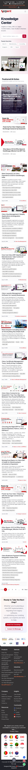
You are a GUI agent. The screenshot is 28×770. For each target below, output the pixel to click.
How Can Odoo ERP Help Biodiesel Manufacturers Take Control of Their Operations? (14, 257)
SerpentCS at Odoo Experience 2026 (11, 194)
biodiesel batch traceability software (11, 276)
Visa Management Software (9, 233)
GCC (22, 342)
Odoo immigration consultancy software (12, 228)
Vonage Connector (22, 513)
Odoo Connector (6, 407)
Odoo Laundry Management (9, 305)
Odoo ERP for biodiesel (8, 271)
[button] (14, 759)
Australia (17, 756)
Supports (16, 652)
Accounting (22, 44)
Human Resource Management (6, 675)
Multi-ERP (4, 344)
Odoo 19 (4, 44)
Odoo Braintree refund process (10, 575)
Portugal (6, 756)
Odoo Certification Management (10, 373)
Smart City (4, 652)
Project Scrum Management (5, 667)
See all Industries (19, 676)
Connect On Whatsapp (14, 629)
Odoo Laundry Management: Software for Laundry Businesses (13, 294)
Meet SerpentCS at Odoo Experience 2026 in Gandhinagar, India (13, 175)
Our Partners (17, 701)
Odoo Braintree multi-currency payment (12, 572)
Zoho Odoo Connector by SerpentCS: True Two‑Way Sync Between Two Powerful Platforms (13, 395)
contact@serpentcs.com (17, 3)
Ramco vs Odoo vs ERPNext (19, 446)
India (11, 747)
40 (22, 589)
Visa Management (6, 670)
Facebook (18, 708)
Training (16, 654)
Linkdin (17, 712)
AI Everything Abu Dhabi (8, 342)
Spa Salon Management (8, 678)
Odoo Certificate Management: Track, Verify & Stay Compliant (13, 362)
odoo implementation (7, 197)
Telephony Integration (11, 508)
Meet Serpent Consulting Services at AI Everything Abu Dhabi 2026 (14, 331)
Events (17, 342)
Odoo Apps (4, 717)
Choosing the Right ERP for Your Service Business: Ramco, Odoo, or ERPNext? (14, 428)
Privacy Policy (5, 719)
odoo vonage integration (8, 510)
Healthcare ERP (18, 672)
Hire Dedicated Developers (18, 657)
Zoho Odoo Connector (7, 409)
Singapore (4, 47)
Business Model (18, 698)
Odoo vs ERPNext (16, 440)
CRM (11, 47)
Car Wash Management (7, 682)
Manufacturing (12, 44)
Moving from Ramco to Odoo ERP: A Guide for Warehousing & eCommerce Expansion (12, 98)
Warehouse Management (8, 476)
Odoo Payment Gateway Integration (11, 579)
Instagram (18, 716)
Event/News (23, 200)
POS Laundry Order (7, 308)
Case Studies (17, 694)
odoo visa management (8, 237)
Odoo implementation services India (11, 192)
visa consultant (19, 237)
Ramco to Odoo (6, 443)
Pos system (16, 308)
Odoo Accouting (6, 440)
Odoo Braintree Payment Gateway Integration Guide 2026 (14, 556)
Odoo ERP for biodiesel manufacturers (11, 273)
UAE (17, 740)
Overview (4, 694)
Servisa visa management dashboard (11, 230)
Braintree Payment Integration (9, 570)
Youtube (18, 714)
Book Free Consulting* (14, 624)
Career (3, 701)
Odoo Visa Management (20, 241)
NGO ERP (16, 674)
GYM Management (6, 660)
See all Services (18, 662)
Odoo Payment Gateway (8, 577)
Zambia (16, 747)
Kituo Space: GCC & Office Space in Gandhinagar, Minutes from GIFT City (14, 529)
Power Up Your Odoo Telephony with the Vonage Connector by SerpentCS (13, 496)
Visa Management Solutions (9, 235)
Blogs (3, 710)
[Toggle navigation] (25, 11)
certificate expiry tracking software (11, 376)
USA (6, 740)
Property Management (7, 654)
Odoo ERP (22, 373)
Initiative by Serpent (7, 696)
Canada (22, 740)
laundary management (21, 316)
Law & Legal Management (5, 663)
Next (26, 589)
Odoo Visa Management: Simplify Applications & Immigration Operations (13, 216)
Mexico (11, 756)
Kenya (6, 747)
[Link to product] (4, 639)
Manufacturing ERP (19, 670)
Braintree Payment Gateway (9, 567)
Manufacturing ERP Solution (9, 269)
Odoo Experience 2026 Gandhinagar (11, 187)
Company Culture (6, 698)
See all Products (6, 684)
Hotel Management (6, 680)
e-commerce (19, 476)
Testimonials (17, 696)
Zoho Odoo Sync (19, 409)
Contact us (4, 703)
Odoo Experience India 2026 (9, 190)
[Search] (24, 36)
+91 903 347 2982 (10, 2)
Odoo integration (16, 407)
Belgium (11, 740)
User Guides (5, 714)
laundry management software (10, 312)
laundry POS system (7, 310)
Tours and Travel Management (6, 657)
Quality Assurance (18, 660)
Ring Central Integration (8, 672)
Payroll (17, 47)
